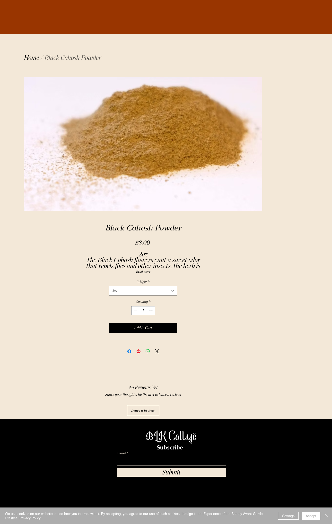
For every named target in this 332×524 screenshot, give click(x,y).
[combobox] (143, 291)
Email (121, 453)
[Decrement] (135, 310)
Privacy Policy (30, 518)
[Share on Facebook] (129, 351)
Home (31, 58)
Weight (143, 282)
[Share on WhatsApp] (148, 351)
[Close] (326, 515)
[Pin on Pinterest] (138, 351)
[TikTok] (215, 501)
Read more (143, 272)
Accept (311, 515)
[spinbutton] (143, 310)
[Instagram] (229, 501)
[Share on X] (157, 351)
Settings (288, 515)
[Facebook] (243, 501)
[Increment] (151, 310)
